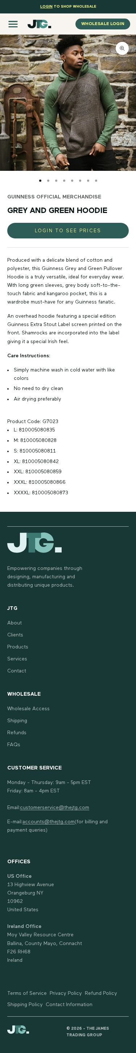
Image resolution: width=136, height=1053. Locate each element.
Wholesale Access (28, 708)
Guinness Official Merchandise (54, 197)
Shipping (17, 720)
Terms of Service (27, 993)
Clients (15, 635)
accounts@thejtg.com (48, 821)
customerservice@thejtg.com (54, 807)
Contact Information (69, 1004)
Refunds (16, 732)
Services (17, 659)
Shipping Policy (25, 1004)
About (14, 623)
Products (17, 647)
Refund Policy (101, 993)
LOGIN (46, 6)
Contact (16, 671)
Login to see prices (68, 231)
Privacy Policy (66, 993)
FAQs (13, 744)
